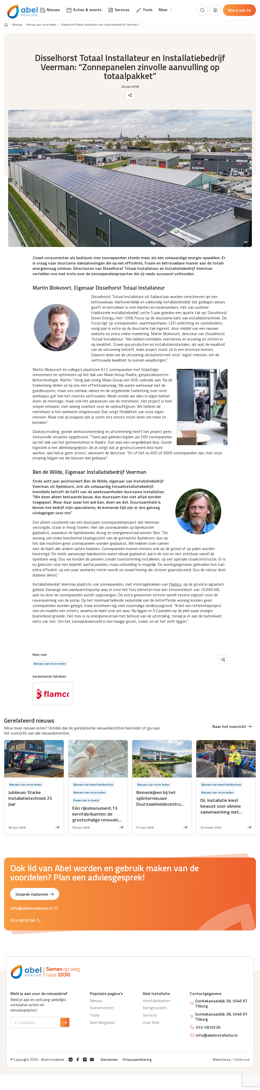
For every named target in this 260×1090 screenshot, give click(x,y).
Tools (95, 1015)
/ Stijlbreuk (240, 1059)
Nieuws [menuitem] (53, 10)
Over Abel (151, 1022)
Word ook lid (239, 10)
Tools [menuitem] (148, 10)
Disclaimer (109, 1059)
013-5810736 (22, 920)
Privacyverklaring (137, 1059)
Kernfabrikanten (156, 1001)
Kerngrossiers (155, 1008)
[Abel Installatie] (22, 12)
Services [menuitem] (122, 10)
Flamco (175, 584)
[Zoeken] (202, 10)
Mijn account (215, 10)
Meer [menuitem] (163, 10)
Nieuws (17, 25)
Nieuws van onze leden (41, 25)
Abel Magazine (102, 1022)
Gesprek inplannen (31, 894)
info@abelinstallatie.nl (31, 908)
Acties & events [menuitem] (87, 10)
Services (150, 1015)
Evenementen (101, 1008)
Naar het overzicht (229, 726)
